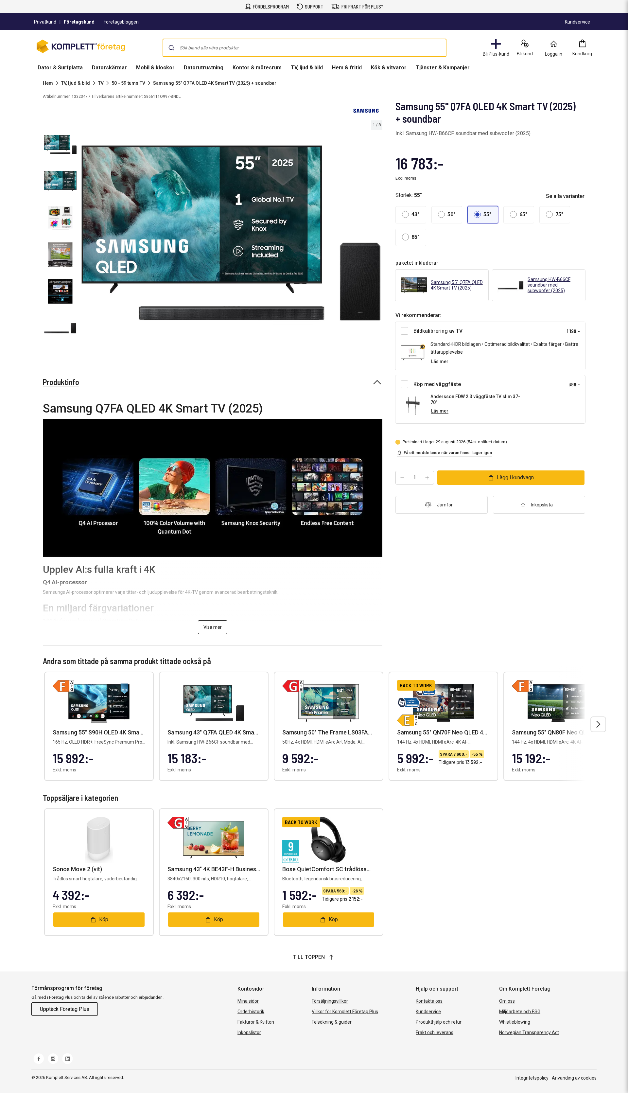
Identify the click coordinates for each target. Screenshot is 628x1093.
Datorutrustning (203, 67)
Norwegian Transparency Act (529, 1032)
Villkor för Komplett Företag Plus (345, 1011)
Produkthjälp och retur (439, 1022)
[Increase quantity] (427, 477)
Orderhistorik (250, 1011)
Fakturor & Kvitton (255, 1022)
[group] (230, 232)
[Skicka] (171, 47)
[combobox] (304, 48)
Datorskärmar (109, 67)
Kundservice (428, 1011)
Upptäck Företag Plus (64, 1009)
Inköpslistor (249, 1032)
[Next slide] (376, 234)
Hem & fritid (347, 67)
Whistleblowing (514, 1022)
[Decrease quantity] (402, 477)
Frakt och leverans (434, 1032)
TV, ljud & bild (307, 67)
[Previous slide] (85, 234)
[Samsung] (366, 110)
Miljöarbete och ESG (519, 1011)
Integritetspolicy (532, 1078)
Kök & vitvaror (389, 67)
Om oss (507, 1001)
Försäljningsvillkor (330, 1001)
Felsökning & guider (332, 1022)
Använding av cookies (574, 1078)
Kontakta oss (429, 1001)
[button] (410, 214)
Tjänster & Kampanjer (443, 67)
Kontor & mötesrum (257, 67)
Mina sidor (248, 1001)
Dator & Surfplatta (60, 67)
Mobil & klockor (155, 67)
